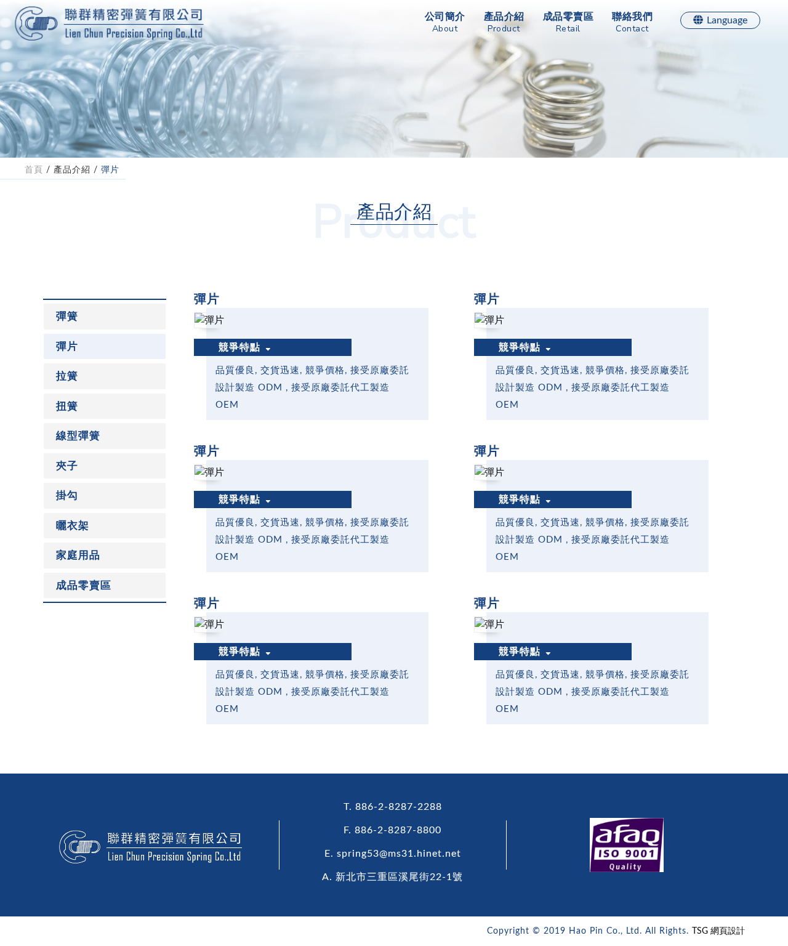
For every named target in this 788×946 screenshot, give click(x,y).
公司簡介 (445, 23)
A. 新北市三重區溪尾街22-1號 (392, 877)
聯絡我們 (632, 23)
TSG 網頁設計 (718, 931)
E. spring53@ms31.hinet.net (392, 854)
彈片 (110, 170)
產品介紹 (504, 23)
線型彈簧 (78, 436)
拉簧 (67, 376)
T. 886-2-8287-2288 (393, 807)
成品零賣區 (568, 23)
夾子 (67, 466)
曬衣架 (72, 525)
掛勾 (67, 495)
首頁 (34, 170)
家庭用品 (78, 555)
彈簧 (67, 316)
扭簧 (67, 406)
